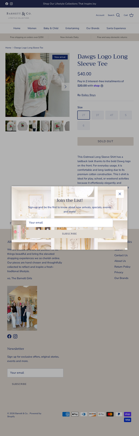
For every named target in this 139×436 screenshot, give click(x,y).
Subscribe (69, 233)
